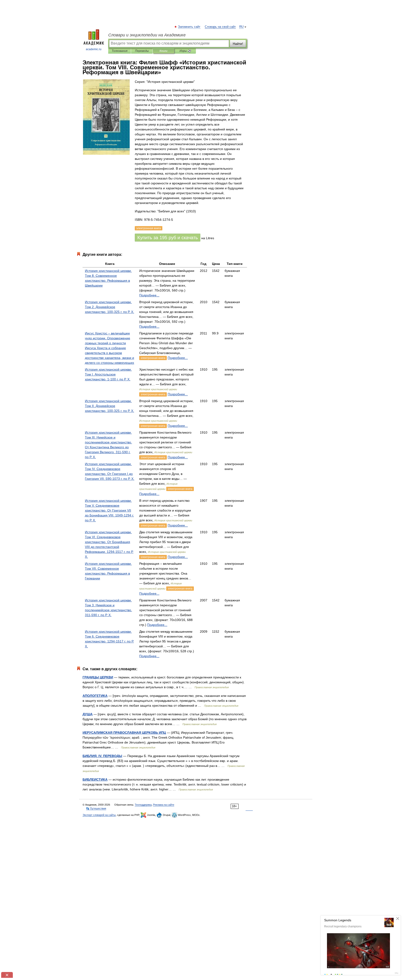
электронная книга (153, 358)
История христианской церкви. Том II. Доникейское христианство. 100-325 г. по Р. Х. (109, 406)
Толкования (119, 51)
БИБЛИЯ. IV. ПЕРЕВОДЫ (102, 756)
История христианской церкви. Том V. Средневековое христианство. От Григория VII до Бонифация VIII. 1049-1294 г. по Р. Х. (109, 510)
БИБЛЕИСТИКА (95, 779)
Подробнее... (149, 295)
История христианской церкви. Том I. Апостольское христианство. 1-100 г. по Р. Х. (108, 374)
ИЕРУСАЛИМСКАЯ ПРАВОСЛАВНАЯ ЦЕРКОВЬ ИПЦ (124, 732)
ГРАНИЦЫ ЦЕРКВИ (98, 677)
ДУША (88, 714)
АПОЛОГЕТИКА (95, 696)
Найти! (238, 44)
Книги (163, 51)
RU (241, 26)
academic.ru (93, 49)
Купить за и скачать (167, 237)
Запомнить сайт (189, 26)
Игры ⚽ (185, 51)
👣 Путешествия (96, 808)
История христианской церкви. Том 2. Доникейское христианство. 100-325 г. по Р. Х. (109, 307)
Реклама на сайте (163, 804)
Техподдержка (143, 804)
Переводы (142, 51)
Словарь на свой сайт (220, 26)
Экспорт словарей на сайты (99, 815)
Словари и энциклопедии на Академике (147, 35)
